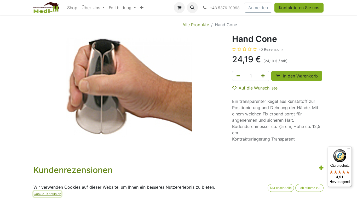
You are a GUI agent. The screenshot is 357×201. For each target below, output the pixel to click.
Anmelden (258, 7)
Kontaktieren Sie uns (299, 7)
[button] (192, 7)
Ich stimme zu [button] (310, 188)
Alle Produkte (195, 24)
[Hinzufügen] (263, 76)
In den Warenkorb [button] (300, 76)
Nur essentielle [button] (281, 188)
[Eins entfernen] (238, 76)
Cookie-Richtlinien (47, 194)
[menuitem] (72, 7)
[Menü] (349, 149)
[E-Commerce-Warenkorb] (179, 7)
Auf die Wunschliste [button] (258, 88)
